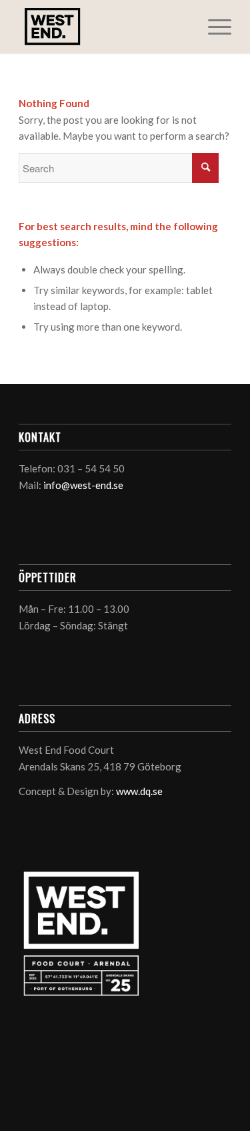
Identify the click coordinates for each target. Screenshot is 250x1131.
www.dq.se (139, 791)
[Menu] (213, 26)
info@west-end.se (83, 485)
